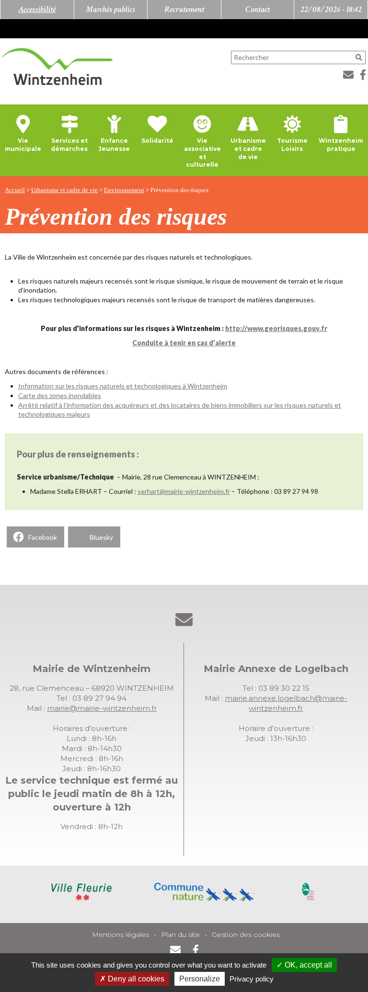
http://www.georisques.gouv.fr (276, 328)
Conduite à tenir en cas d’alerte (184, 343)
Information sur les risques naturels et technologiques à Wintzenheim (122, 386)
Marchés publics (110, 9)
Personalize (199, 979)
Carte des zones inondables (59, 395)
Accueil (15, 190)
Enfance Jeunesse (114, 144)
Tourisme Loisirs (292, 144)
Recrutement (184, 9)
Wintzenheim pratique (341, 144)
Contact (257, 9)
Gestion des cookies (246, 934)
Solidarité (157, 140)
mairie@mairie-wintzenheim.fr (102, 708)
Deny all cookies (135, 979)
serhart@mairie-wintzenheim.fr (184, 491)
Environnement (124, 190)
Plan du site (180, 934)
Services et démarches (69, 144)
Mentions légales (120, 934)
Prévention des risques (179, 190)
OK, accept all (307, 965)
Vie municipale (23, 144)
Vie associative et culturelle (202, 152)
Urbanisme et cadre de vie (248, 148)
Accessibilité (37, 9)
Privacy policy (252, 979)
